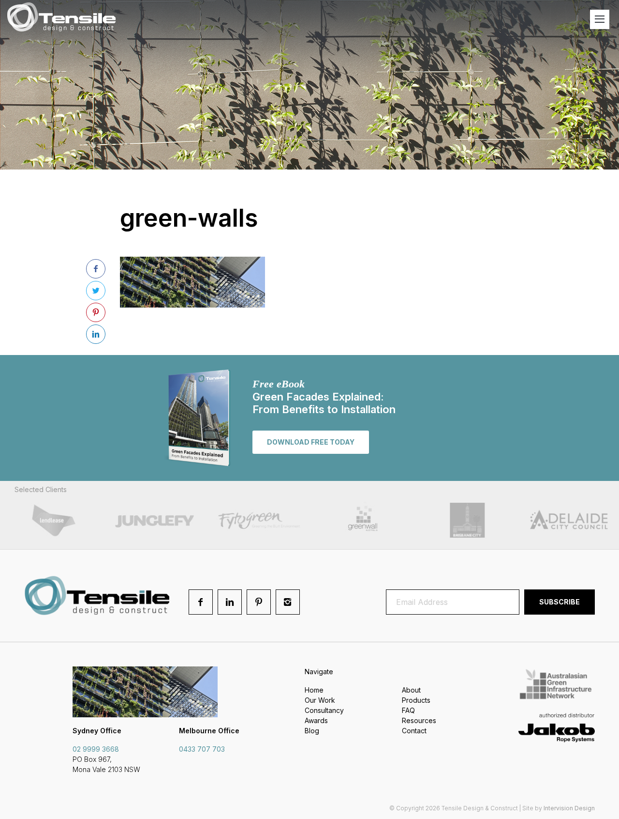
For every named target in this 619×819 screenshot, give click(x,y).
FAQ (408, 710)
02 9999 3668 (96, 749)
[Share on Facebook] (95, 268)
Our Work (320, 700)
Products (416, 700)
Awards (316, 720)
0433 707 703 (202, 749)
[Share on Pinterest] (95, 312)
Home (314, 690)
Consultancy (324, 710)
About (411, 690)
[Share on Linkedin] (95, 334)
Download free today (310, 442)
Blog (312, 730)
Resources (419, 720)
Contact (414, 730)
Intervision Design (569, 808)
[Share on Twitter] (95, 290)
